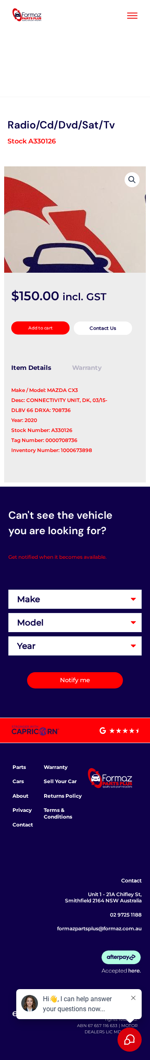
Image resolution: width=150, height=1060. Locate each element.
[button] (132, 179)
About (20, 796)
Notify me (75, 680)
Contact (22, 824)
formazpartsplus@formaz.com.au (99, 928)
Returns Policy (63, 796)
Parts (19, 767)
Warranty (56, 767)
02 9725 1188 (126, 915)
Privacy (22, 810)
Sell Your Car (60, 781)
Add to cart (40, 328)
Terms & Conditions (58, 813)
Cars (18, 781)
